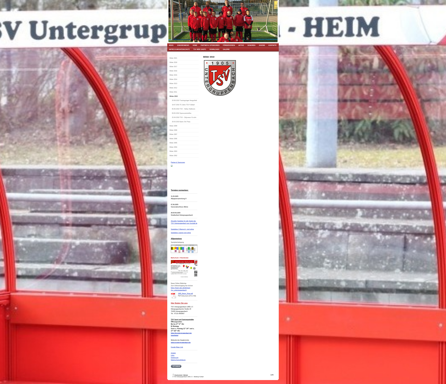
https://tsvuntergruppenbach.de (181, 333)
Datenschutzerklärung (178, 360)
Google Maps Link (177, 347)
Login (272, 374)
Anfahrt (173, 353)
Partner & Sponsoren (178, 162)
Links (172, 355)
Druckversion (178, 375)
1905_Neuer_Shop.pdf (185, 293)
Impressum (174, 357)
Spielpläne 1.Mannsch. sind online (182, 229)
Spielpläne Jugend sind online (181, 233)
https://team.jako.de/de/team (180, 288)
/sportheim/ (174, 335)
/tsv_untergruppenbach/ (179, 290)
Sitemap (185, 375)
